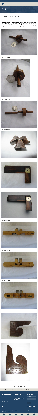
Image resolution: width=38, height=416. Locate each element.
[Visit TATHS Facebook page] (16, 414)
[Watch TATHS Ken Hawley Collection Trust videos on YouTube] (28, 414)
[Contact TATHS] (10, 414)
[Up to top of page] (34, 414)
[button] (19, 42)
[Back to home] (2, 4)
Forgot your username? (31, 406)
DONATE (27, 389)
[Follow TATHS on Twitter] (22, 414)
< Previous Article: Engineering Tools (19, 386)
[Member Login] (4, 414)
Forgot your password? (30, 405)
